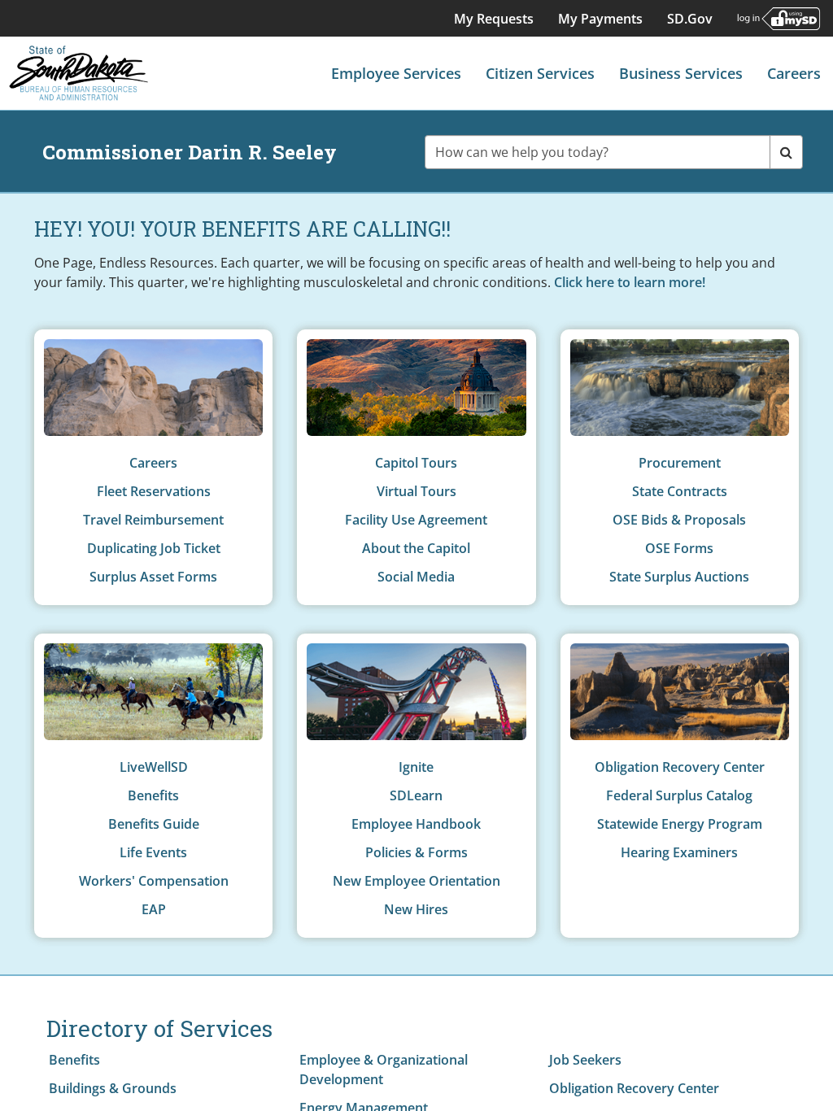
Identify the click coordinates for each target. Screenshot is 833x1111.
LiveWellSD (154, 767)
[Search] (786, 152)
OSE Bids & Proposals (679, 520)
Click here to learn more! (629, 282)
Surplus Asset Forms (153, 577)
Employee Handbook (416, 824)
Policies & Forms (416, 852)
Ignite (416, 767)
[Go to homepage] (79, 73)
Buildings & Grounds (113, 1088)
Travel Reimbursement (153, 520)
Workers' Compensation (154, 881)
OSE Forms (679, 548)
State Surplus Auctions (679, 577)
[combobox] (598, 152)
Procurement (680, 463)
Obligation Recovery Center (680, 767)
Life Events (153, 852)
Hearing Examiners (679, 852)
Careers (153, 463)
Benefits (153, 795)
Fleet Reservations (154, 491)
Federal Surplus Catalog (679, 795)
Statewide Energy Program (679, 824)
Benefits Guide (153, 824)
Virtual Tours (416, 491)
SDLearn (416, 795)
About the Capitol (416, 548)
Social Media (416, 577)
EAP (154, 909)
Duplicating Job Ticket (153, 548)
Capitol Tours (416, 463)
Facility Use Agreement (416, 520)
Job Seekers (585, 1060)
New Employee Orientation (416, 881)
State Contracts (679, 491)
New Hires (416, 909)
